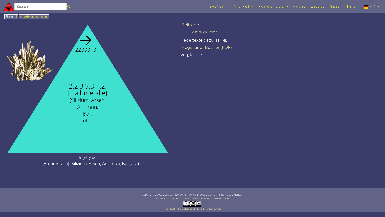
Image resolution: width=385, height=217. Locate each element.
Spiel (336, 6)
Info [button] (351, 6)
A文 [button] (372, 6)
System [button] (217, 6)
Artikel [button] (242, 6)
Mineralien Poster (204, 32)
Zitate (318, 6)
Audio (299, 6)
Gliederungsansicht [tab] (34, 17)
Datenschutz (214, 208)
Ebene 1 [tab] (11, 17)
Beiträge (190, 24)
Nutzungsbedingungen (191, 208)
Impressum (170, 208)
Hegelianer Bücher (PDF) (207, 47)
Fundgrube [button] (272, 6)
